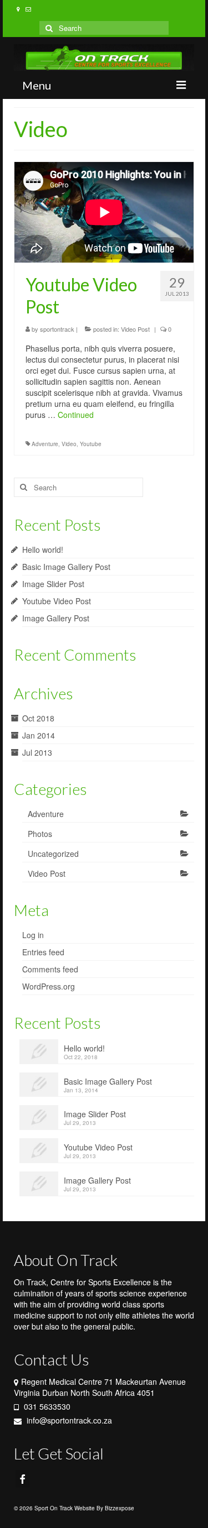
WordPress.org (48, 986)
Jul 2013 (37, 752)
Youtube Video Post (56, 600)
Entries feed (43, 951)
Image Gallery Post (55, 618)
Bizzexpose (119, 1508)
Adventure (45, 444)
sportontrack (57, 329)
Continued (76, 414)
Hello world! (42, 549)
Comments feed (50, 969)
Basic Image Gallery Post (66, 566)
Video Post (135, 329)
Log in (33, 934)
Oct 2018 (38, 718)
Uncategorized (53, 853)
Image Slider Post (53, 583)
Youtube (91, 444)
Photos (40, 833)
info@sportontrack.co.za (68, 1420)
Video (69, 444)
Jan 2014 (38, 735)
